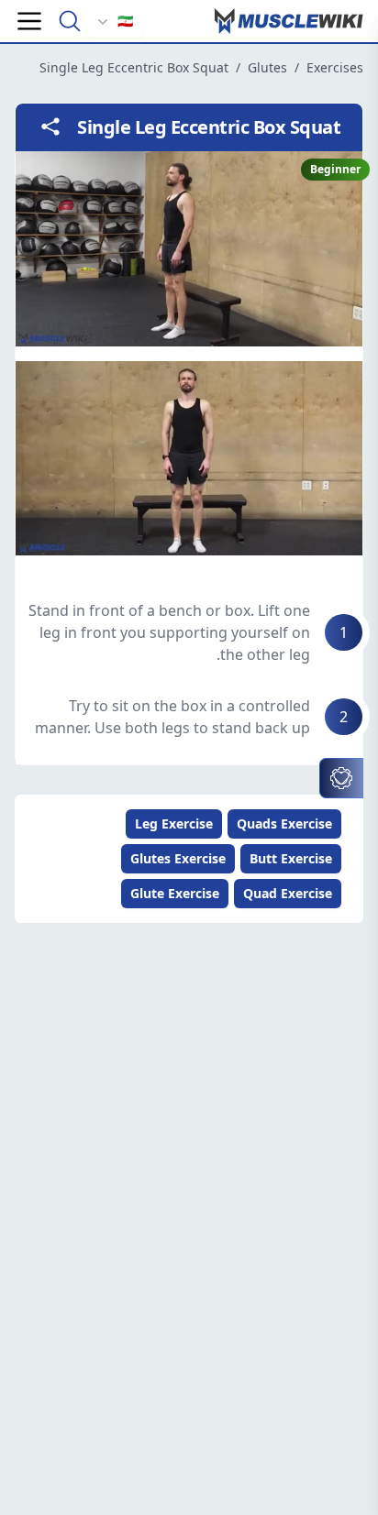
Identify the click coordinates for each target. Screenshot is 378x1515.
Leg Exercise (174, 823)
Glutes (267, 67)
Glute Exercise (174, 893)
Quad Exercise (287, 893)
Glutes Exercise (178, 858)
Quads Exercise (284, 823)
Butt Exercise (291, 858)
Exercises (334, 67)
